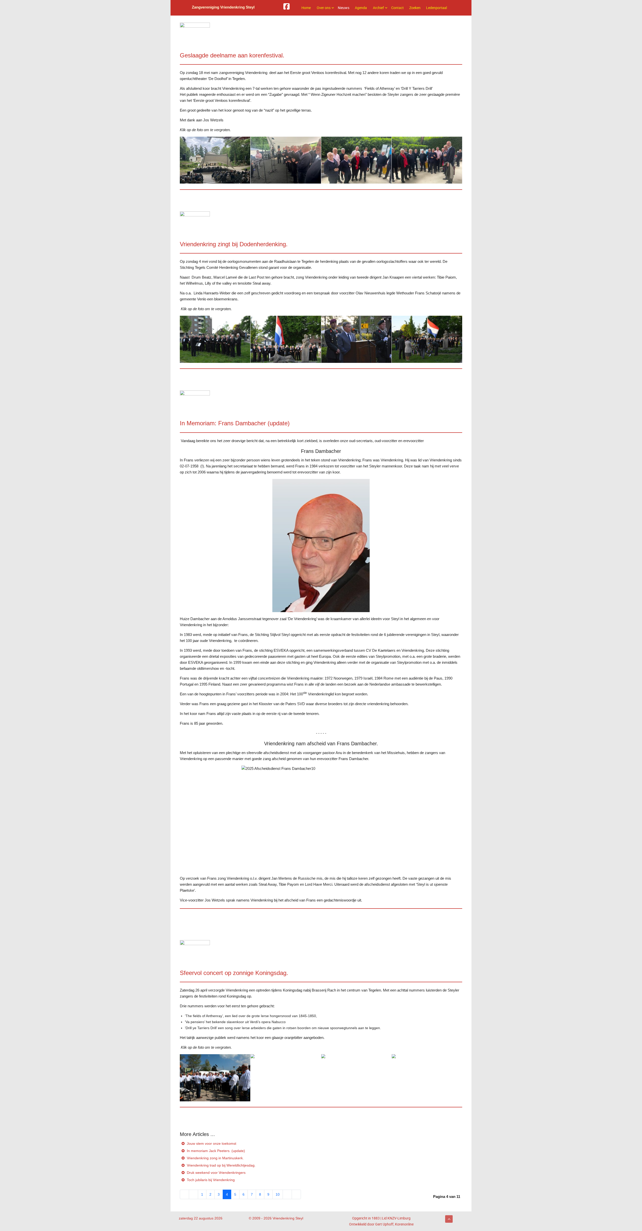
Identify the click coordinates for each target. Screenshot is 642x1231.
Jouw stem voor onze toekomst (211, 1143)
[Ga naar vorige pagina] (193, 1194)
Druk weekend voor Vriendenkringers (216, 1173)
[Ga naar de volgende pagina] (287, 1194)
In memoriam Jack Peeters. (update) (215, 1151)
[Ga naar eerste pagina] (184, 1194)
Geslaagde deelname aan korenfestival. (232, 55)
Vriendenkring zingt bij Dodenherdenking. (234, 244)
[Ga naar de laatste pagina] (296, 1194)
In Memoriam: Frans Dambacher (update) (235, 423)
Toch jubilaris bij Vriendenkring (210, 1180)
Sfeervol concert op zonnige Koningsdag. (234, 972)
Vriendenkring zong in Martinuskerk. (215, 1158)
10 (278, 1194)
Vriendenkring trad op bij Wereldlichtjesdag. (221, 1165)
